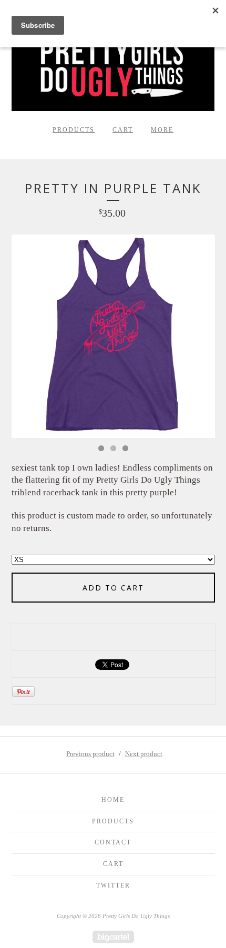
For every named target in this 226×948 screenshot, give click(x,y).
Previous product (90, 754)
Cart (122, 130)
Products (74, 130)
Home (113, 799)
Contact (113, 842)
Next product (143, 754)
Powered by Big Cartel (113, 937)
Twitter (113, 885)
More (162, 130)
